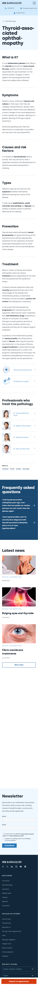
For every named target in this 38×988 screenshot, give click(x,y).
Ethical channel (7, 948)
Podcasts (5, 956)
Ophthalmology (10, 21)
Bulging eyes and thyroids (18, 613)
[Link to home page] (12, 3)
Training (4, 897)
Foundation (5, 905)
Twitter (12, 469)
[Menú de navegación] (34, 2)
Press (4, 935)
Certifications (6, 923)
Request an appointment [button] (19, 981)
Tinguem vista (6, 943)
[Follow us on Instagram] (16, 866)
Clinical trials (6, 919)
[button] (19, 505)
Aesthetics (5, 889)
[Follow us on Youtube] (20, 866)
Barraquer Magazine (8, 939)
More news (19, 665)
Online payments (7, 952)
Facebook (5, 469)
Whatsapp (26, 469)
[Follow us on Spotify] (25, 866)
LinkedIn (18, 469)
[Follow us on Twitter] (7, 866)
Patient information (12, 577)
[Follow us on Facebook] (3, 866)
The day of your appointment (11, 931)
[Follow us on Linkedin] (12, 866)
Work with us (6, 927)
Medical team (6, 893)
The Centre (5, 881)
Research (5, 901)
